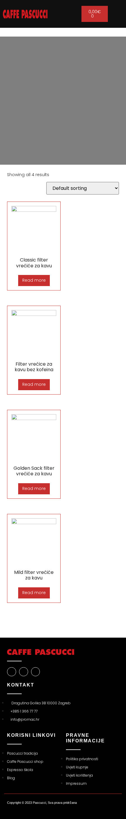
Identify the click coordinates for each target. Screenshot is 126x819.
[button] (63, 13)
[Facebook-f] (11, 671)
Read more (34, 280)
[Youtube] (35, 671)
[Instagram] (23, 671)
